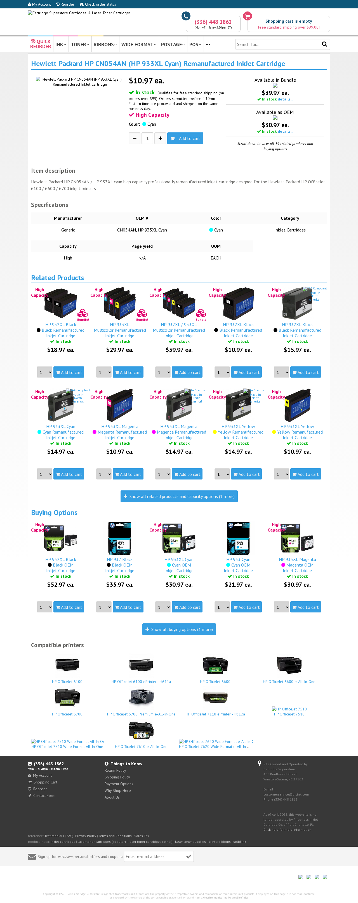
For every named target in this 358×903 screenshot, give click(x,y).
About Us (112, 797)
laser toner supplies (190, 841)
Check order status (100, 4)
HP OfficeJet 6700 (67, 714)
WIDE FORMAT (137, 44)
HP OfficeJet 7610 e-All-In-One (141, 746)
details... (285, 99)
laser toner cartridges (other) (150, 841)
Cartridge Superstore (87, 894)
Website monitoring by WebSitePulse (225, 897)
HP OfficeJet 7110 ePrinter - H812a (215, 714)
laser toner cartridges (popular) (102, 841)
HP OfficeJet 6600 (215, 681)
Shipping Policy (117, 777)
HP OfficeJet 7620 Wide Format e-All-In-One (216, 746)
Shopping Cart (45, 782)
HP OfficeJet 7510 (289, 714)
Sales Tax (141, 836)
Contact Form (44, 795)
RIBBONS (104, 44)
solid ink (239, 841)
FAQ (70, 836)
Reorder (67, 4)
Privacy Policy (85, 836)
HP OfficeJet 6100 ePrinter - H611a (141, 681)
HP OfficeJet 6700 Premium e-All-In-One (141, 714)
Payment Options (119, 783)
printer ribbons (219, 841)
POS (193, 44)
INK (59, 44)
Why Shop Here (118, 790)
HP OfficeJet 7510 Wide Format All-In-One (67, 746)
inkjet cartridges (63, 841)
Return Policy (115, 770)
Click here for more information (287, 829)
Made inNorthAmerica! (314, 296)
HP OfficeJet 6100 (67, 681)
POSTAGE (171, 44)
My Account (41, 4)
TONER (78, 44)
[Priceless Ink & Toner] (79, 12)
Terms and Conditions (115, 836)
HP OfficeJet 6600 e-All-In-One (289, 681)
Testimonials (54, 836)
